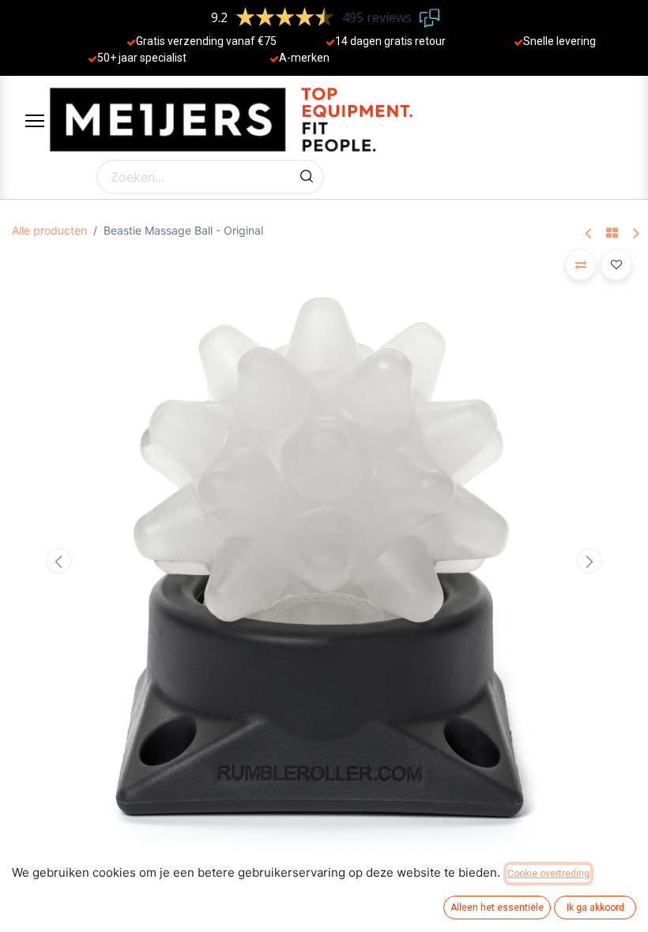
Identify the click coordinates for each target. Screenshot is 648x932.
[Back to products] (612, 234)
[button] (59, 560)
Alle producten (49, 230)
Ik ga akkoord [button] (595, 907)
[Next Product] (635, 234)
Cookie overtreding (548, 873)
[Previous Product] (589, 234)
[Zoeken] (306, 177)
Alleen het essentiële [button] (497, 907)
